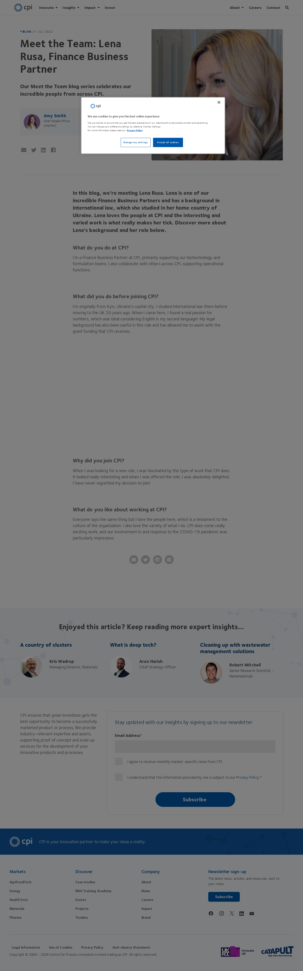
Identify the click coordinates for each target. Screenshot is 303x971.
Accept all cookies (168, 142)
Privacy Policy (135, 130)
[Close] (219, 102)
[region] (153, 125)
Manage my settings (135, 142)
